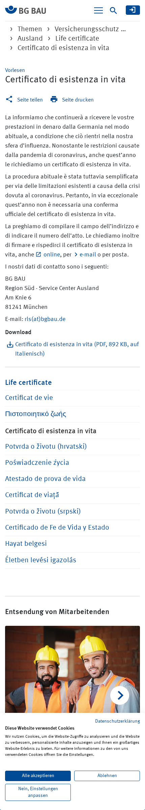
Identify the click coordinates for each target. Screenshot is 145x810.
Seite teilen (30, 100)
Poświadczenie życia (37, 463)
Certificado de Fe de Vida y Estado (57, 527)
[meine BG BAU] (133, 10)
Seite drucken (78, 100)
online (52, 255)
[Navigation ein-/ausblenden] (98, 10)
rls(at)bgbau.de (45, 319)
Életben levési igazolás (40, 560)
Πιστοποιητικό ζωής (35, 414)
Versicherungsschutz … (90, 29)
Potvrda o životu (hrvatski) (46, 446)
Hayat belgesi (26, 544)
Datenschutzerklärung (117, 721)
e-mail (88, 255)
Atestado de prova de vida (45, 479)
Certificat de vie (29, 398)
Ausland (30, 38)
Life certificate (77, 38)
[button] (15, 70)
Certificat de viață (32, 495)
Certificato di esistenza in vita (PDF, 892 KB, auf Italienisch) (77, 349)
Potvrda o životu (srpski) (43, 511)
